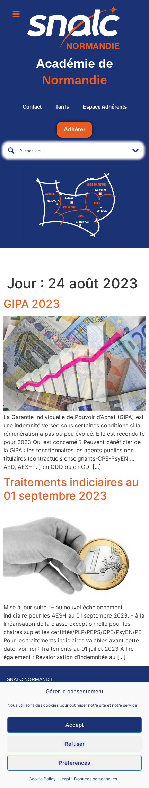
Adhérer (74, 129)
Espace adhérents (105, 107)
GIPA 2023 (31, 303)
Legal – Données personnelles (88, 778)
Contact (32, 107)
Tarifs (62, 107)
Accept (74, 725)
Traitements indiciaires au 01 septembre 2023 (71, 488)
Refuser (75, 744)
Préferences (74, 763)
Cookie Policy (42, 778)
